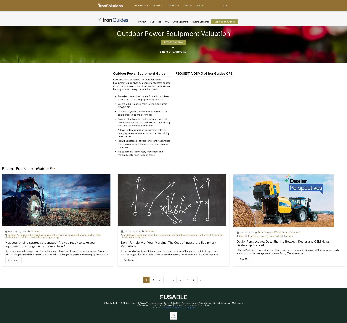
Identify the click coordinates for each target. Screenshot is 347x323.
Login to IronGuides (224, 21)
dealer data (11, 237)
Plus (152, 21)
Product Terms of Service (161, 305)
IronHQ (264, 236)
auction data (94, 235)
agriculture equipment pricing (71, 235)
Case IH (243, 236)
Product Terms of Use (200, 305)
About (186, 5)
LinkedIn (166, 307)
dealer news (190, 235)
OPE (167, 21)
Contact (199, 5)
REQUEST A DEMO (173, 42)
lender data (36, 237)
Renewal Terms (181, 305)
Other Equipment (180, 21)
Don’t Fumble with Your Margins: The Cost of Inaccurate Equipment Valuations (168, 244)
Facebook (178, 307)
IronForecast (204, 235)
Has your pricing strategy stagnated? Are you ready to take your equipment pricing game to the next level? (50, 244)
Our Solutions (140, 5)
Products (157, 5)
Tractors (288, 236)
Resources (172, 5)
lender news (141, 237)
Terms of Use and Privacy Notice (196, 303)
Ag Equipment (24, 235)
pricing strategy (51, 237)
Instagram (190, 307)
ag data (11, 235)
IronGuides (23, 237)
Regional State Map (200, 21)
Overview (142, 21)
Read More (13, 260)
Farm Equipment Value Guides (273, 232)
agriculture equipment (43, 235)
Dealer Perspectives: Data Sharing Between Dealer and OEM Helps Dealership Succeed (283, 243)
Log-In (224, 5)
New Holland (276, 236)
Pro (159, 21)
